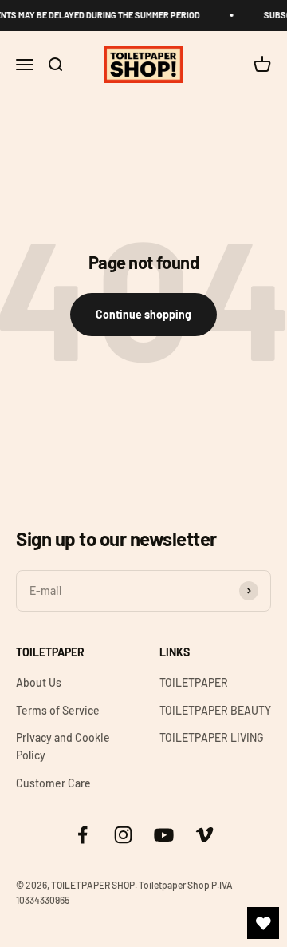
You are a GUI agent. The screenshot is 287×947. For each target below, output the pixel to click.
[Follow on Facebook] (82, 835)
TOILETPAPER (193, 682)
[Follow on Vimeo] (204, 835)
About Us (38, 682)
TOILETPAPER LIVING (211, 737)
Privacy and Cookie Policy (63, 746)
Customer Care (53, 783)
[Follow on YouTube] (164, 835)
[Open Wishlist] (263, 923)
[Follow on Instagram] (123, 835)
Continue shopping (143, 314)
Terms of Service (58, 710)
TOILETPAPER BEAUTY (215, 710)
